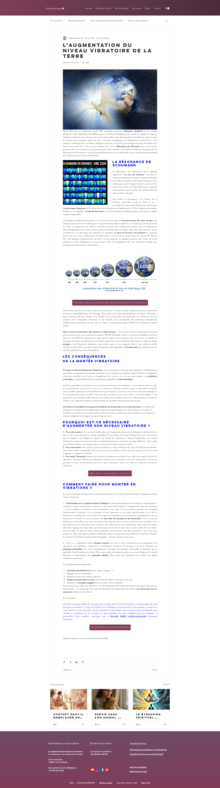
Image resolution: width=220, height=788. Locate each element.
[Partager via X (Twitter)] (70, 662)
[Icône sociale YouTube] (92, 770)
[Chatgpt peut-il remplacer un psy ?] (68, 699)
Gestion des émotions (138, 20)
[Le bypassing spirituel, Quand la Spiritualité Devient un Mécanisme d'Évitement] (151, 699)
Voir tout (166, 684)
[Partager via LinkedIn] (76, 662)
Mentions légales (105, 783)
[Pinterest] (107, 770)
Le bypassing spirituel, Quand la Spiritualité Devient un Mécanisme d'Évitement (148, 716)
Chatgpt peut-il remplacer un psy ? (68, 716)
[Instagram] (97, 770)
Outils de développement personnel (106, 20)
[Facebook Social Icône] (102, 770)
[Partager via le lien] (83, 662)
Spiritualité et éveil (76, 20)
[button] (167, 8)
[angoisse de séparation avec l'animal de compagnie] (110, 699)
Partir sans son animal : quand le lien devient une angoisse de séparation (108, 716)
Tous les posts (56, 20)
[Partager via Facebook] (64, 662)
